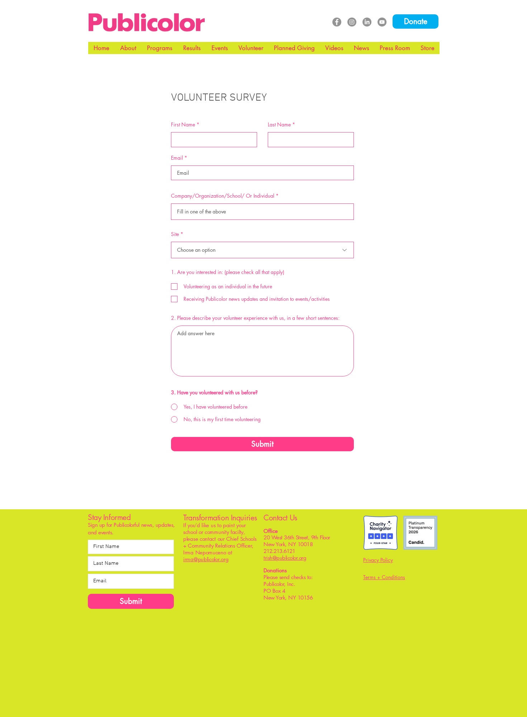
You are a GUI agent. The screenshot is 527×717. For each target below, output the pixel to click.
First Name (183, 124)
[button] (128, 48)
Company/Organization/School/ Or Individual (222, 195)
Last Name (279, 124)
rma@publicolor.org (207, 559)
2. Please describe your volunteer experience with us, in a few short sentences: (255, 318)
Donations (275, 570)
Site (175, 234)
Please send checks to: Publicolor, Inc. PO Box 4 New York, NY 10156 (292, 587)
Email (177, 157)
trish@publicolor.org (285, 557)
